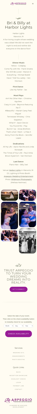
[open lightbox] (9, 195)
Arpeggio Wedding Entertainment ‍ (18, 176)
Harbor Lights (15, 170)
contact (18, 389)
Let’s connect (19, 289)
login (18, 382)
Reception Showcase (18, 375)
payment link (18, 386)
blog (18, 372)
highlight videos (18, 379)
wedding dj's (18, 352)
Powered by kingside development (18, 406)
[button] (33, 3)
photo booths (18, 359)
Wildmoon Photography (21, 179)
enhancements (18, 356)
